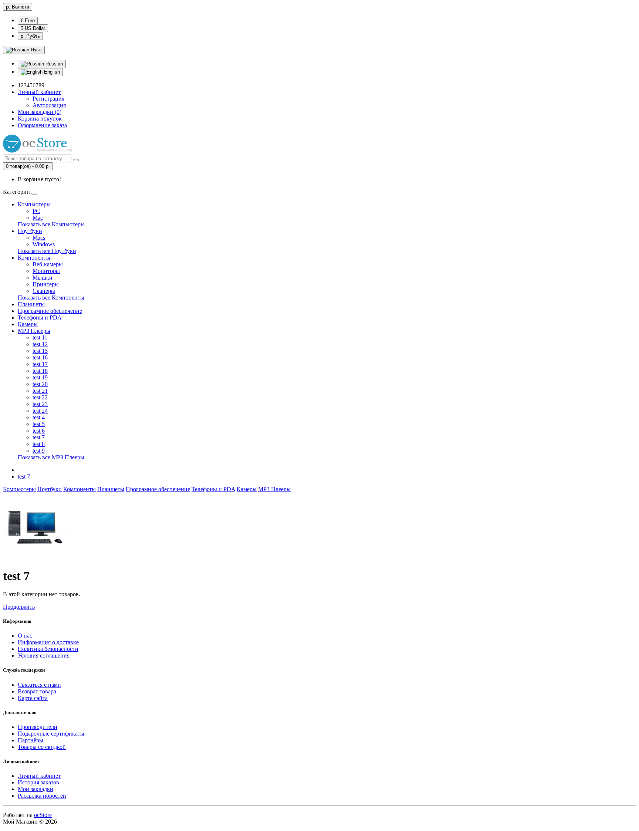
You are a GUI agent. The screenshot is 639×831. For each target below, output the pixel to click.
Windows (44, 244)
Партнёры (30, 740)
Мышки (43, 277)
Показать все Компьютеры (51, 224)
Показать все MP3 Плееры (51, 457)
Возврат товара (37, 691)
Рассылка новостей (42, 796)
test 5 (39, 424)
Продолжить (19, 607)
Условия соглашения (44, 655)
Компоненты (34, 257)
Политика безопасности (48, 649)
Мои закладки (35, 789)
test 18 (40, 371)
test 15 (40, 351)
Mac (38, 217)
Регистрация (48, 98)
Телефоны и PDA (40, 317)
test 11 (40, 337)
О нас (25, 635)
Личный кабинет (39, 776)
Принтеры (46, 284)
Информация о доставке (48, 642)
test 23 (40, 404)
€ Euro (28, 20)
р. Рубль (30, 36)
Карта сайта (33, 698)
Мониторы (46, 271)
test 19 (40, 377)
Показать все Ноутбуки (47, 251)
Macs (39, 237)
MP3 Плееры (34, 331)
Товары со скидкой (42, 747)
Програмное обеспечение (50, 311)
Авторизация (49, 105)
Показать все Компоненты (51, 297)
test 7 (39, 437)
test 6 (39, 431)
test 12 (40, 344)
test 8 (39, 444)
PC (36, 211)
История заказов (38, 782)
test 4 (39, 417)
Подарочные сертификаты (51, 733)
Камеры (28, 324)
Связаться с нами (39, 685)
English (51, 72)
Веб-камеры (48, 264)
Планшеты (31, 304)
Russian (53, 64)
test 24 (40, 411)
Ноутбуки (30, 231)
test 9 (39, 450)
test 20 (40, 384)
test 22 (40, 397)
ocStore (43, 815)
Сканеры (44, 291)
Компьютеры (34, 204)
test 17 (40, 364)
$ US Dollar (33, 28)
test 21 (40, 391)
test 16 (40, 357)
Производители (37, 727)
